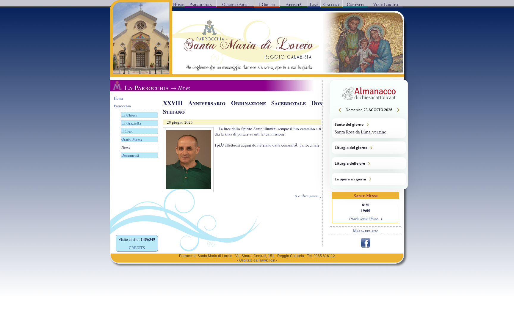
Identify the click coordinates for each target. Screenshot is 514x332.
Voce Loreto (385, 4)
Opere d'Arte (235, 4)
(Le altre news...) (308, 196)
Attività (294, 4)
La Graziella (131, 123)
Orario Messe (131, 139)
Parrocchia (200, 4)
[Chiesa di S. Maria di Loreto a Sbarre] (141, 72)
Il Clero (127, 131)
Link (314, 4)
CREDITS (137, 247)
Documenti (130, 155)
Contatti (355, 4)
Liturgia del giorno (369, 147)
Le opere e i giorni (369, 179)
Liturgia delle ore (369, 163)
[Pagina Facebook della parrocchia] (365, 246)
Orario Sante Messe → (365, 218)
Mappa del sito (365, 230)
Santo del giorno (369, 128)
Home (178, 4)
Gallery (331, 4)
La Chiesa (129, 115)
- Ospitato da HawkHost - (257, 260)
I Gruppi (267, 4)
